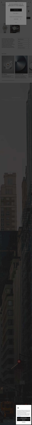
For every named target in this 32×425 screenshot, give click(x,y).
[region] (23, 415)
